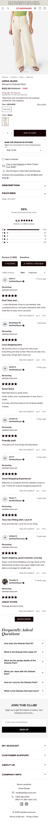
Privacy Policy (32, 817)
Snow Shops (24, 788)
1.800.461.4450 (22, 797)
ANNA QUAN (9, 81)
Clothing (13, 77)
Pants (21, 77)
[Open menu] (2, 8)
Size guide (41, 104)
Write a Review (36, 264)
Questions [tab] (24, 257)
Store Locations (24, 784)
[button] (24, 229)
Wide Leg (29, 77)
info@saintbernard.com (26, 793)
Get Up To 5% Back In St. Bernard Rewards (24, 4)
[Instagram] (26, 804)
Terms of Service (17, 817)
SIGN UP (24, 729)
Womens (5, 77)
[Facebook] (21, 804)
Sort (23, 273)
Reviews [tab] (9, 257)
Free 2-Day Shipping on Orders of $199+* (24, 2)
